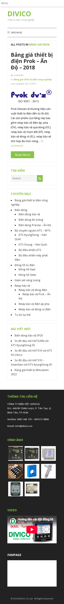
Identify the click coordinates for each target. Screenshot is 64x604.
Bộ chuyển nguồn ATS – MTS (33, 230)
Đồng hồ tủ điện (25, 265)
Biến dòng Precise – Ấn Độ (35, 225)
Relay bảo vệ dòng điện (33, 290)
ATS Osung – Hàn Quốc (33, 244)
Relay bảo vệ (22, 285)
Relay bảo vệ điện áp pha (34, 304)
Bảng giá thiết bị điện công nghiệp (33, 79)
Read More (22, 155)
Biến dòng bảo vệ (29, 214)
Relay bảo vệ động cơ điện (35, 309)
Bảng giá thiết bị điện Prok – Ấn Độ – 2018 (32, 61)
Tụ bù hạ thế (23, 315)
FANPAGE (14, 555)
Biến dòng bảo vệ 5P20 (29, 335)
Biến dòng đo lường (31, 220)
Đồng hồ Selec (27, 275)
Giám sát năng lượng (27, 280)
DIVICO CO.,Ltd (25, 598)
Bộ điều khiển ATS (30, 250)
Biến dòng (21, 210)
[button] (5, 3)
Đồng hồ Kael (27, 269)
